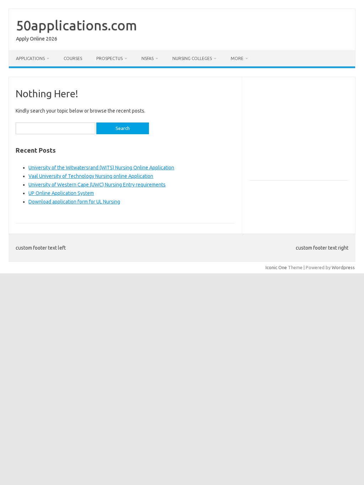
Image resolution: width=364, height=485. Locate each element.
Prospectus (109, 58)
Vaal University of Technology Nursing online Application (90, 176)
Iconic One (276, 267)
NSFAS (147, 58)
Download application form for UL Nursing (74, 202)
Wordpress (343, 267)
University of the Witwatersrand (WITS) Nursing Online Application (101, 167)
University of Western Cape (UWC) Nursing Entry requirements (97, 184)
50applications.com (76, 25)
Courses (73, 58)
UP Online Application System (61, 193)
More (237, 58)
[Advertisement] (306, 131)
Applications (30, 58)
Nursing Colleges (192, 58)
